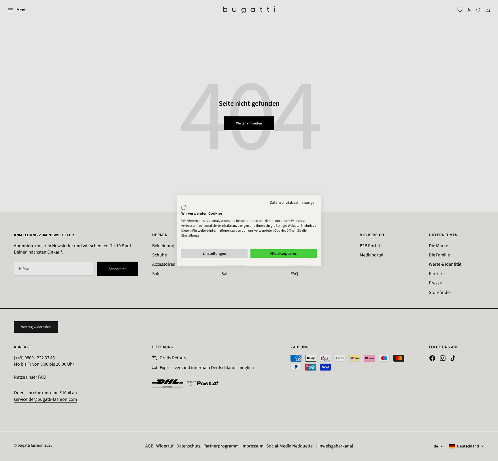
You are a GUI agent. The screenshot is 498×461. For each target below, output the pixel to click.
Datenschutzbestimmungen (293, 202)
